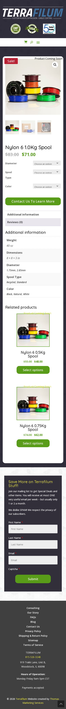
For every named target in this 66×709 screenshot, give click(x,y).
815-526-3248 (33, 657)
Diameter (10, 163)
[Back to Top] (61, 703)
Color (8, 186)
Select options (33, 370)
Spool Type (8, 175)
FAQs (33, 617)
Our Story (33, 612)
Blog (33, 621)
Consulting (33, 608)
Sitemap (33, 640)
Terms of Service (33, 645)
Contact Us (33, 626)
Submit (33, 579)
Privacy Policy (33, 631)
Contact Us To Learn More (33, 201)
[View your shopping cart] (25, 42)
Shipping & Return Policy (33, 635)
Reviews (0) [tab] (15, 222)
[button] (55, 65)
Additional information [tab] (23, 214)
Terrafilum (21, 698)
